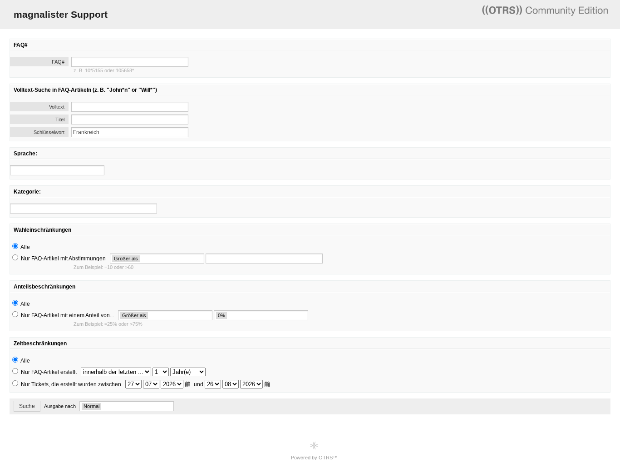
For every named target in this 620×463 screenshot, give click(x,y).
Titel (59, 119)
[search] (57, 170)
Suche (27, 406)
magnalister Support (61, 14)
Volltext (56, 107)
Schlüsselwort (49, 132)
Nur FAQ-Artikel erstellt (49, 372)
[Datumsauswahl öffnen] (188, 384)
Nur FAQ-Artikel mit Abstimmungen (63, 258)
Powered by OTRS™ (314, 457)
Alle (25, 247)
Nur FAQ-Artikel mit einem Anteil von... (67, 315)
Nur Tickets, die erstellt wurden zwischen (71, 384)
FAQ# (58, 62)
